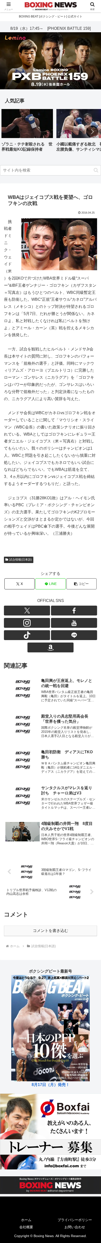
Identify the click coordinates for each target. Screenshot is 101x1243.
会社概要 (26, 1227)
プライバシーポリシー (75, 1220)
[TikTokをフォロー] (27, 635)
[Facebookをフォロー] (74, 610)
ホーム (26, 1220)
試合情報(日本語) (20, 559)
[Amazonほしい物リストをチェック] (50, 647)
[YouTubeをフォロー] (74, 623)
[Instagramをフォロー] (27, 623)
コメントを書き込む (50, 930)
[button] (92, 132)
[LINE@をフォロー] (74, 635)
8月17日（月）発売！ (51, 1085)
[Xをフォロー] (27, 610)
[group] (27, 132)
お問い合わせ (74, 1227)
